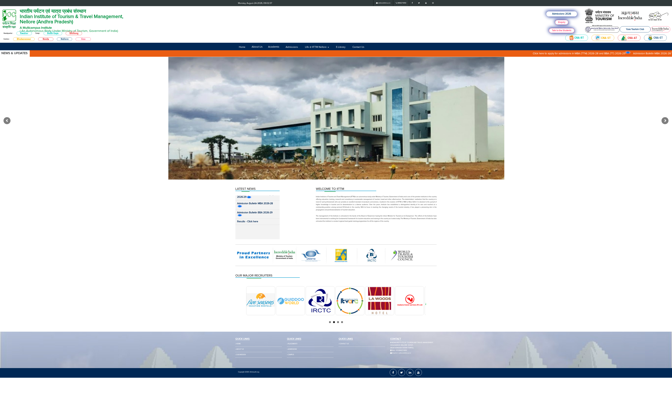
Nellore (64, 39)
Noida (46, 39)
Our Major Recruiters (253, 275)
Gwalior (24, 33)
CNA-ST (606, 38)
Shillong (73, 33)
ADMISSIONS (292, 349)
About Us (254, 47)
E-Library (323, 47)
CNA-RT (579, 37)
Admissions (287, 47)
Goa (83, 39)
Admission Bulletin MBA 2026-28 (604, 53)
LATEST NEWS (245, 189)
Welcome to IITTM (330, 189)
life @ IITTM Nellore (305, 47)
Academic (271, 47)
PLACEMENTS (292, 344)
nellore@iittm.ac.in (384, 3)
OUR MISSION (241, 354)
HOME (238, 344)
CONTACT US (344, 344)
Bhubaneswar (24, 39)
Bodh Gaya (52, 33)
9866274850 (401, 3)
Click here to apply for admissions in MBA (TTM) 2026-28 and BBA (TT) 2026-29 (531, 53)
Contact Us (337, 47)
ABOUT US (240, 349)
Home (241, 47)
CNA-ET (658, 37)
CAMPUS (291, 354)
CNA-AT (632, 38)
